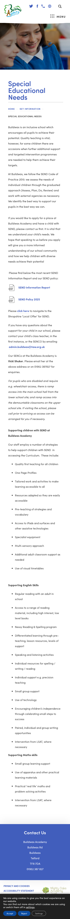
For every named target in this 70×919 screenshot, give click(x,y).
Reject (24, 913)
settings (30, 907)
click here (23, 311)
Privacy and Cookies (17, 886)
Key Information (30, 108)
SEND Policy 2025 (29, 301)
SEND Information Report (34, 289)
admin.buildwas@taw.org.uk (27, 347)
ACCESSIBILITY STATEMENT (19, 890)
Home (11, 108)
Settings (39, 913)
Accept (10, 913)
